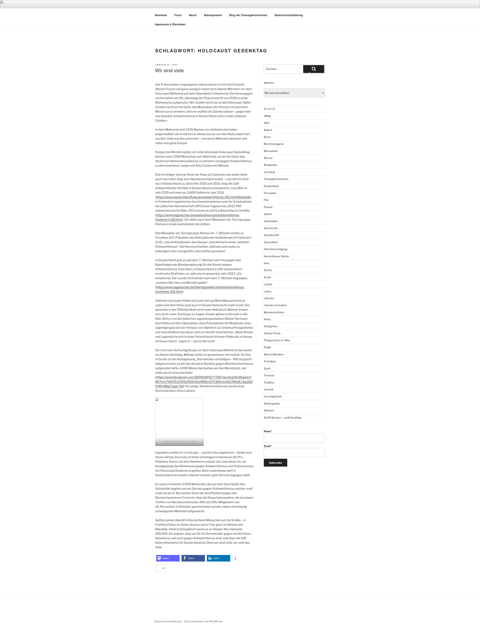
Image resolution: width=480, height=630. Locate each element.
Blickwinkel (271, 151)
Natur (267, 319)
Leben (267, 291)
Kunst (267, 277)
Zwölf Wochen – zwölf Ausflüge (283, 417)
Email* (268, 446)
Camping (269, 172)
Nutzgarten (271, 326)
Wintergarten (272, 403)
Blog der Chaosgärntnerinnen (248, 15)
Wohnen (269, 410)
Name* (268, 431)
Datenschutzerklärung (288, 15)
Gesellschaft (271, 235)
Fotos (178, 15)
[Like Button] (159, 568)
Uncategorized (272, 396)
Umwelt (268, 389)
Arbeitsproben (213, 15)
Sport (267, 368)
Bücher (268, 157)
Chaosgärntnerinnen (276, 178)
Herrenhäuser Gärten (276, 256)
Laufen (268, 284)
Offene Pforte (272, 333)
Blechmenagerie (274, 143)
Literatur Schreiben (275, 305)
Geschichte (271, 228)
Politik (267, 347)
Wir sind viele (169, 70)
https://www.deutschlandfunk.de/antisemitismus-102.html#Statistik (203, 197)
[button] (168, 558)
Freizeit (268, 207)
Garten (268, 214)
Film (266, 199)
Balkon (268, 130)
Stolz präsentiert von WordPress (203, 621)
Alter (267, 122)
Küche (268, 270)
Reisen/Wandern (274, 354)
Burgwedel (270, 164)
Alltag (267, 115)
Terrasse (269, 375)
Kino (266, 263)
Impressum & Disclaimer (170, 24)
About (193, 15)
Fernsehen (270, 193)
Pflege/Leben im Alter (277, 340)
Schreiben (270, 361)
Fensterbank (271, 186)
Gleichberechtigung (275, 249)
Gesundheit (271, 242)
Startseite (161, 15)
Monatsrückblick (274, 312)
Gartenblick (271, 221)
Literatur (269, 298)
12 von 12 (269, 108)
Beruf (267, 136)
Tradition (269, 382)
